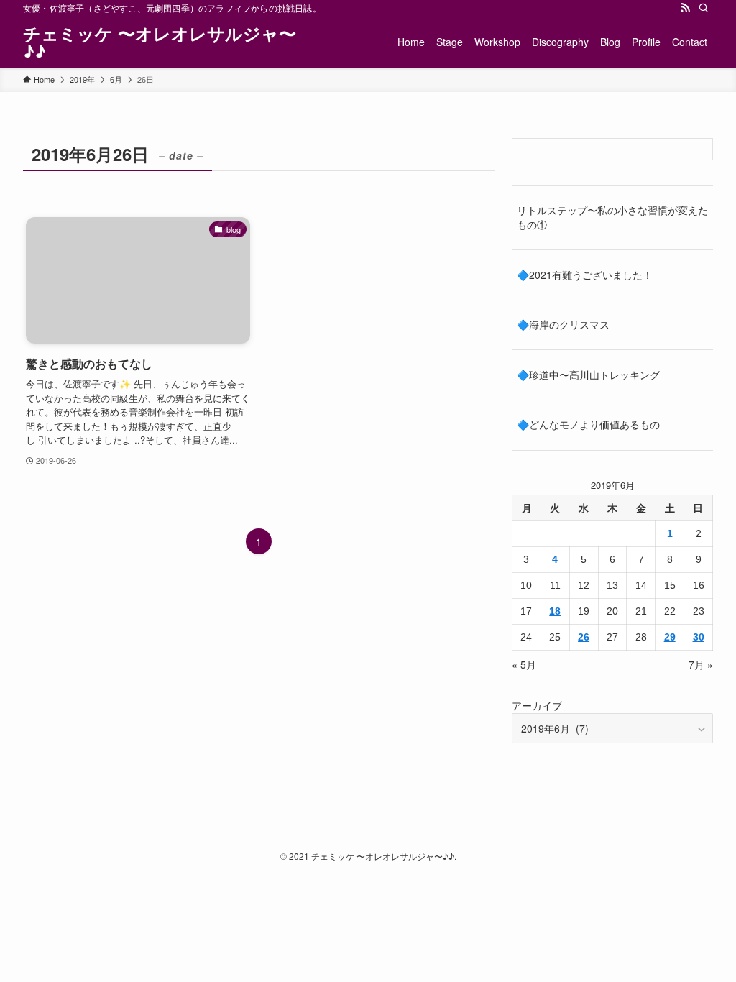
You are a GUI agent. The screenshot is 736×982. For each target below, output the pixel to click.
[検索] (703, 8)
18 (555, 611)
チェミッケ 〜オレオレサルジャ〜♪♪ (159, 41)
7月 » (701, 664)
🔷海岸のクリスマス (563, 324)
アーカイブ (537, 705)
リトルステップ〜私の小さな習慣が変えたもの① (612, 217)
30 (698, 637)
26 (583, 637)
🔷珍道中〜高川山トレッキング (588, 374)
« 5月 (524, 664)
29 (670, 637)
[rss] (685, 8)
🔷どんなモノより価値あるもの (588, 424)
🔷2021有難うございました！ (585, 274)
